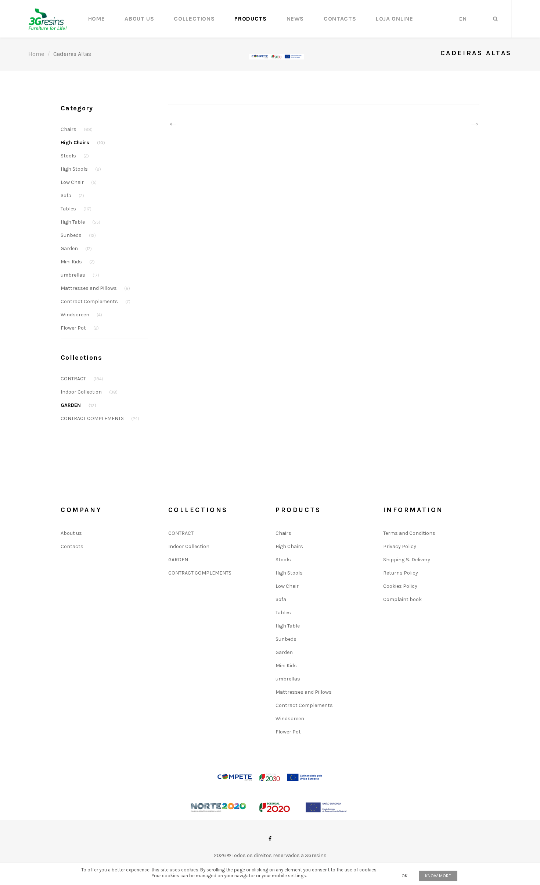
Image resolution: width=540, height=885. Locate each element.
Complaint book (402, 599)
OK (404, 875)
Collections (194, 18)
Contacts (340, 18)
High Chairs (83, 142)
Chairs (77, 129)
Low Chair (79, 182)
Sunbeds (78, 235)
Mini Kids (78, 262)
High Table (80, 222)
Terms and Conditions (409, 533)
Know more (438, 875)
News (295, 18)
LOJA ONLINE (394, 18)
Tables (76, 209)
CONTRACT (82, 379)
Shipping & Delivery (406, 560)
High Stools (81, 169)
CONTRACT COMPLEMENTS (100, 418)
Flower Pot (80, 328)
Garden (76, 248)
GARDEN (78, 405)
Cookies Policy (400, 586)
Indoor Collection (89, 392)
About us (139, 18)
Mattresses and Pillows (95, 288)
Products (250, 18)
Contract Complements (95, 301)
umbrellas (80, 275)
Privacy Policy (399, 546)
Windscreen (81, 315)
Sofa (72, 195)
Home (96, 18)
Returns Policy (400, 573)
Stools (75, 156)
